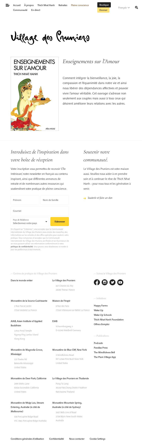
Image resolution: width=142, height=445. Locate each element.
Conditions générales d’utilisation (27, 438)
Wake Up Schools (103, 314)
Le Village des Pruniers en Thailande (70, 378)
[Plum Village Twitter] (112, 283)
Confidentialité (56, 438)
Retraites (63, 5)
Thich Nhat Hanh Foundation (109, 319)
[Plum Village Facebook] (97, 283)
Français (122, 7)
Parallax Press (101, 347)
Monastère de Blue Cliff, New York (69, 349)
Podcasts (98, 343)
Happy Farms (101, 305)
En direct (35, 10)
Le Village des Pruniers (63, 280)
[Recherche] (136, 7)
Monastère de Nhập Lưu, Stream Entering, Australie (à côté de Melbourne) (27, 407)
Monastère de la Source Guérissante (29, 300)
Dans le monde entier (22, 280)
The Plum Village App (105, 357)
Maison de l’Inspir (61, 300)
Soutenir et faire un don (100, 197)
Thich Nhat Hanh (46, 5)
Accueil (16, 5)
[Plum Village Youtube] (120, 283)
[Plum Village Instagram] (105, 283)
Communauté (20, 10)
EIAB (54, 321)
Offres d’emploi (101, 324)
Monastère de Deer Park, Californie (28, 378)
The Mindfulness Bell (104, 352)
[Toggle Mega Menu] (7, 5)
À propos (29, 5)
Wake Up (98, 310)
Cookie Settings (97, 438)
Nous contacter (77, 438)
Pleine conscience (80, 5)
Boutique (104, 4)
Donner (103, 10)
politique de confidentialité (22, 246)
